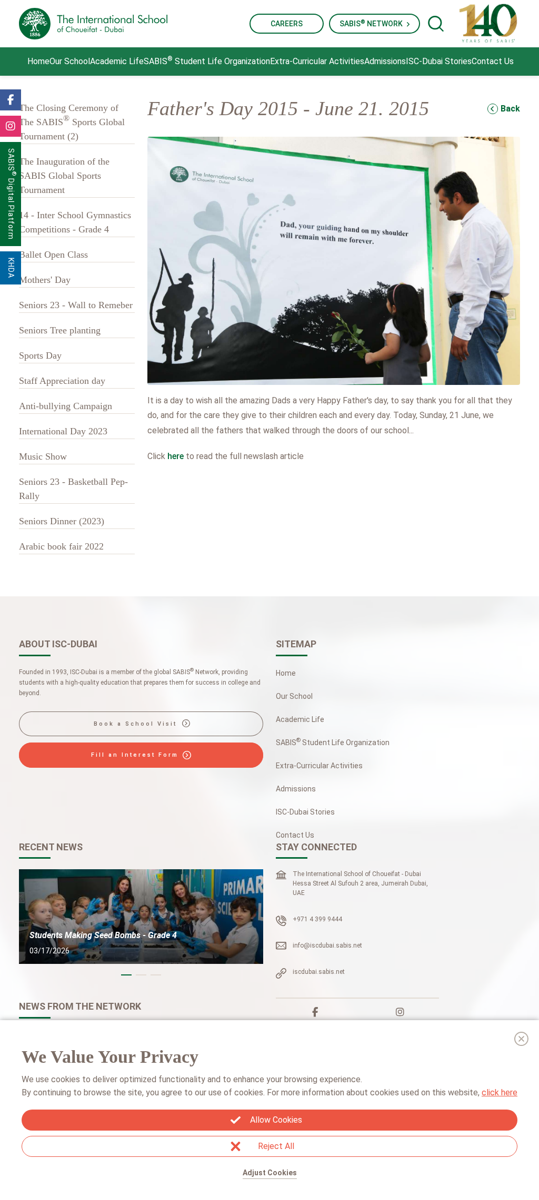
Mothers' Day (45, 279)
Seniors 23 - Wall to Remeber (76, 305)
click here (499, 1092)
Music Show (43, 456)
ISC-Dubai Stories (439, 61)
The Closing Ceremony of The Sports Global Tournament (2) (72, 122)
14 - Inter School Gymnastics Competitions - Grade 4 (75, 222)
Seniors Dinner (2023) (61, 521)
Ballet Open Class (53, 254)
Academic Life (117, 61)
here (175, 456)
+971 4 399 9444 (317, 919)
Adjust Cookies (270, 1172)
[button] (126, 974)
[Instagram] (400, 1012)
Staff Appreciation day (62, 380)
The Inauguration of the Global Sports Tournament (64, 175)
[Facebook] (315, 1012)
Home (38, 61)
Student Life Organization (207, 60)
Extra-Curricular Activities (317, 61)
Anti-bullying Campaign (65, 406)
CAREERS (287, 23)
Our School (69, 61)
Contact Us (493, 61)
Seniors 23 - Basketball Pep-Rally (73, 488)
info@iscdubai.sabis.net (327, 945)
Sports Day (40, 355)
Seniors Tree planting (60, 330)
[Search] (435, 24)
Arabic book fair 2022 (61, 546)
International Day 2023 (63, 431)
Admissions (385, 61)
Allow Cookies (276, 1120)
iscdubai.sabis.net (319, 971)
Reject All (276, 1146)
